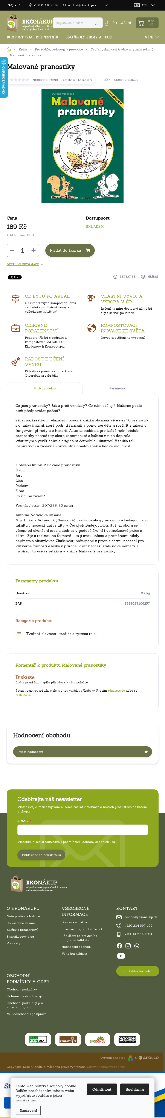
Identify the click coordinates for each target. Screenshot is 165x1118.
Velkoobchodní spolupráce (26, 1014)
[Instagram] (128, 945)
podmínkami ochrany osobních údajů (90, 842)
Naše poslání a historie (23, 916)
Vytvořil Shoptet (112, 1058)
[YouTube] (121, 955)
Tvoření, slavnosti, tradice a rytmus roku (61, 634)
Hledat (97, 23)
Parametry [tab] (117, 388)
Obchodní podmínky (22, 989)
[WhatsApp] (136, 945)
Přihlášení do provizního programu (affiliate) (79, 938)
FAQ (10, 5)
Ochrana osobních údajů (25, 996)
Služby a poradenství (22, 930)
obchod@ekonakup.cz (141, 917)
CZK (145, 5)
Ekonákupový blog (20, 937)
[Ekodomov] (98, 1039)
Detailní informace (23, 264)
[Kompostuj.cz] (68, 1039)
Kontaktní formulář (137, 971)
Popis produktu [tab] (45, 388)
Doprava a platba (74, 922)
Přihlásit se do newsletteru (41, 855)
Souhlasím (135, 1089)
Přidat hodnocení (30, 752)
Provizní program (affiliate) (81, 929)
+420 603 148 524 (138, 934)
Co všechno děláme (21, 923)
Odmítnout (102, 1089)
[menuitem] (34, 37)
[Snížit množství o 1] (12, 250)
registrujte (22, 695)
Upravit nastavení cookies (106, 1067)
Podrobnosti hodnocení (76, 79)
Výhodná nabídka (74, 954)
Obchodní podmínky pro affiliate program (25, 1005)
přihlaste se (116, 690)
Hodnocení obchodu (76, 947)
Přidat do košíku (65, 250)
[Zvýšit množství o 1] (33, 250)
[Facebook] (119, 945)
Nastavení (28, 1110)
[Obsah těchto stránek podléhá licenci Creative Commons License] (127, 1039)
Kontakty (13, 943)
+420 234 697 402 (139, 926)
